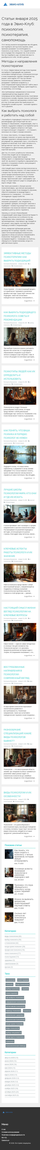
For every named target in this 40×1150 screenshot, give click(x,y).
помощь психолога (13, 1011)
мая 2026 (10, 1068)
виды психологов (12, 1028)
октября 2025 (12, 1092)
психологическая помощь (16, 1046)
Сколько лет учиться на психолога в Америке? (20, 916)
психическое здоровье (15, 1015)
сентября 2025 (12, 1095)
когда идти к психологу (15, 1037)
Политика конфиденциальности (13, 1135)
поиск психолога (13, 953)
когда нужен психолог (15, 946)
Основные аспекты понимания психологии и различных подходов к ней (23, 873)
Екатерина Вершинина (10, 264)
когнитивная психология (15, 1006)
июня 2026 (11, 1064)
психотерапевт (12, 993)
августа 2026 (11, 1057)
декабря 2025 (12, 1085)
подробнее (28, 301)
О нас (4, 1129)
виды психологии (13, 936)
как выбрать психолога (15, 997)
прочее (32, 500)
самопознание (11, 964)
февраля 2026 (12, 1078)
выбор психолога (13, 939)
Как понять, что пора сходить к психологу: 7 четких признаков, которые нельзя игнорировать (23, 855)
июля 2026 (10, 1061)
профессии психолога (15, 950)
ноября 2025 (11, 1088)
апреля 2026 (11, 1071)
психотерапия (12, 957)
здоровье (10, 960)
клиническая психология (15, 1019)
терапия (25, 989)
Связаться (5, 1140)
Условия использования (10, 1132)
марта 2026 (11, 1075)
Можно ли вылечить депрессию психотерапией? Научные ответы (23, 902)
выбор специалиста (13, 1032)
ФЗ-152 (4, 1138)
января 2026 (11, 1081)
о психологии (11, 943)
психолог (9, 984)
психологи (10, 1041)
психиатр (27, 1011)
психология (10, 980)
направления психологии (15, 1002)
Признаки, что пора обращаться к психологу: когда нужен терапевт (23, 888)
